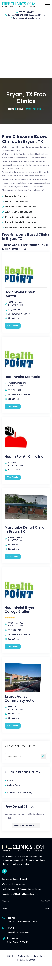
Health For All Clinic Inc (24, 457)
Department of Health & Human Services (20, 894)
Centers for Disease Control (14, 879)
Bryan (10, 780)
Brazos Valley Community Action (21, 699)
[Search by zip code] (43, 756)
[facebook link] (4, 871)
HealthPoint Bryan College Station (20, 610)
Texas (20, 109)
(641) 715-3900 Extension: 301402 (30, 15)
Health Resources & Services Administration (21, 889)
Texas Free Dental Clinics (26, 825)
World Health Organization (13, 884)
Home (11, 109)
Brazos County (29, 772)
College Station (14, 785)
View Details (12, 326)
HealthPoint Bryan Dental (20, 294)
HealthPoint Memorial (23, 377)
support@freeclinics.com (30, 18)
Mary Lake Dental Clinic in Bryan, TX (24, 529)
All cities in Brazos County (19, 793)
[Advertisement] (26, 50)
